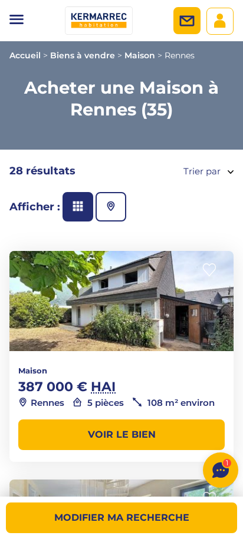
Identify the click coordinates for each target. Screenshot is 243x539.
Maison (139, 55)
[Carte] (111, 206)
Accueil (25, 55)
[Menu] (16, 20)
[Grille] (78, 206)
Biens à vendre (82, 55)
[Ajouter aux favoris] (213, 270)
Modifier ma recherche (121, 517)
